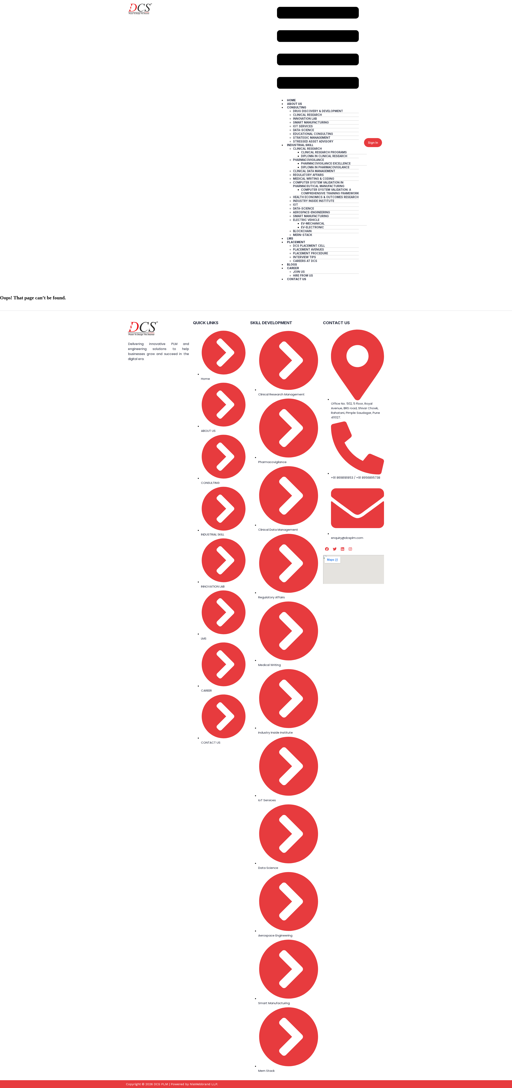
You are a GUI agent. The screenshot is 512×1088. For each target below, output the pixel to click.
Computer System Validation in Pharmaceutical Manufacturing (318, 184)
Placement (296, 242)
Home (291, 100)
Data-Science (303, 130)
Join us (299, 271)
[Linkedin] (342, 549)
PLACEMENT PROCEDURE (310, 253)
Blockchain (302, 231)
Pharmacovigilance (308, 159)
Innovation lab (305, 118)
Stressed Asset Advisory (313, 141)
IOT (295, 204)
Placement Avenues (308, 249)
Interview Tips (304, 257)
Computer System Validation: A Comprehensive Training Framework (330, 191)
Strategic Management (311, 137)
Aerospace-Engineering (311, 212)
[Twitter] (334, 549)
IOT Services (303, 126)
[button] (318, 48)
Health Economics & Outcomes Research (326, 197)
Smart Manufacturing (311, 122)
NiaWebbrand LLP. (204, 1084)
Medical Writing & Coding (313, 178)
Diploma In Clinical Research (324, 156)
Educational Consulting (313, 133)
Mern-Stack (302, 235)
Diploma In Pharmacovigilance (325, 167)
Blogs (292, 264)
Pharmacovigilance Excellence (326, 163)
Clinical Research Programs (324, 152)
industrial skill (300, 145)
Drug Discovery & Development (318, 111)
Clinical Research (307, 114)
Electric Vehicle (306, 220)
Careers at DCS (305, 261)
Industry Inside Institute (313, 201)
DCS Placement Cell (309, 245)
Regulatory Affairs (308, 174)
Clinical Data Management (314, 171)
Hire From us (303, 275)
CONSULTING (296, 107)
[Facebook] (327, 549)
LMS (290, 238)
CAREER (293, 268)
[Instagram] (350, 549)
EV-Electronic (312, 227)
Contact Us (296, 279)
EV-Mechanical (313, 223)
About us (294, 103)
